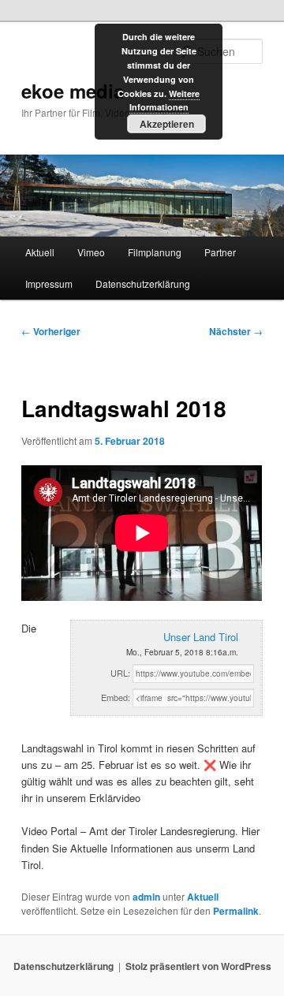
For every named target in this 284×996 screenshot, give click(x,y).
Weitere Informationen (164, 101)
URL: (120, 672)
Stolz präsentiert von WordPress (198, 966)
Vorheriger (50, 331)
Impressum (49, 283)
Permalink (236, 911)
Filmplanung (154, 252)
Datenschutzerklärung (142, 283)
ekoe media (72, 90)
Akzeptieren (167, 124)
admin (146, 897)
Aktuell (39, 252)
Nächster (236, 331)
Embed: (115, 697)
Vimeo (91, 252)
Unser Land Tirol (200, 636)
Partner (220, 252)
